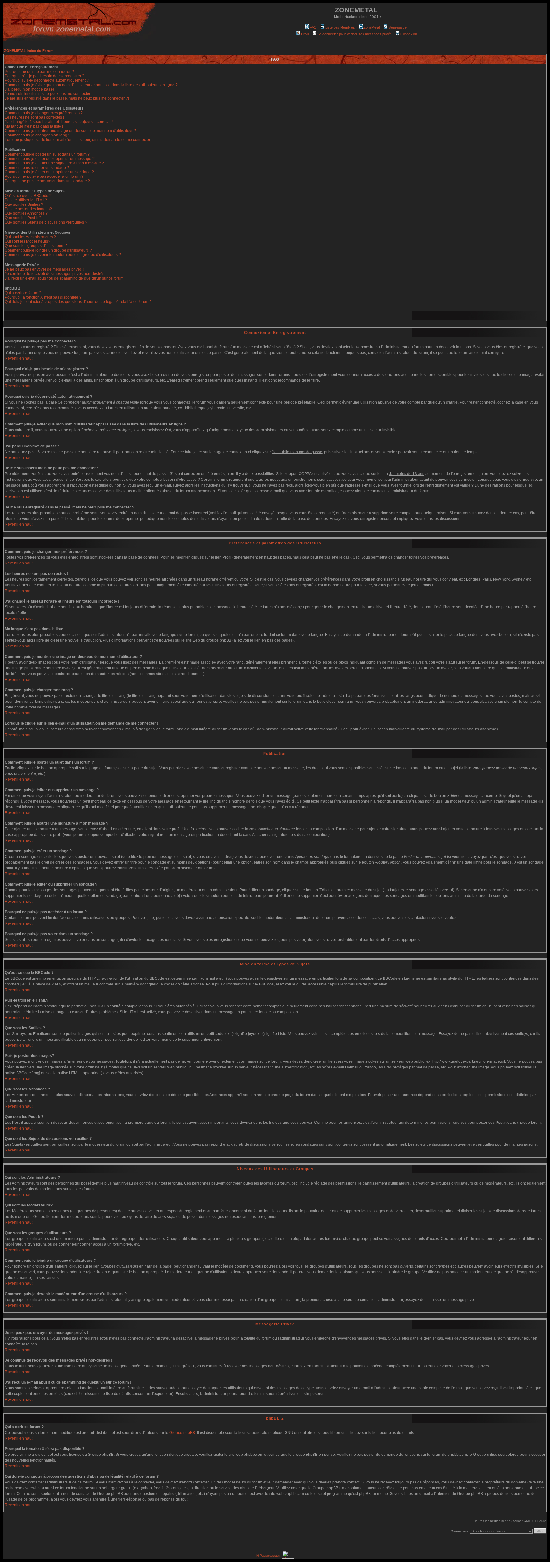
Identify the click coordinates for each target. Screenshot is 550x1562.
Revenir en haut (18, 358)
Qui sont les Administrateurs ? (30, 237)
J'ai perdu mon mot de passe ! (30, 89)
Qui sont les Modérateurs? (27, 241)
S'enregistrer (398, 27)
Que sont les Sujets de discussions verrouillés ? (46, 222)
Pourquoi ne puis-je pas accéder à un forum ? (44, 176)
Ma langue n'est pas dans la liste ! (34, 126)
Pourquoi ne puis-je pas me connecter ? (39, 71)
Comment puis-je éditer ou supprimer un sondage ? (49, 172)
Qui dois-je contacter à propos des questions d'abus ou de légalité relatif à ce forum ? (78, 302)
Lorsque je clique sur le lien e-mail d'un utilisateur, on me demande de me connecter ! (78, 139)
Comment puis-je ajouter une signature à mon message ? (54, 163)
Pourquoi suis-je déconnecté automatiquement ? (47, 80)
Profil (305, 34)
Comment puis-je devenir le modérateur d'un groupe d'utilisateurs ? (63, 254)
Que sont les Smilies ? (24, 204)
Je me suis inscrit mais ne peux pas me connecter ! (48, 94)
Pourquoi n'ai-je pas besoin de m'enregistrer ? (44, 76)
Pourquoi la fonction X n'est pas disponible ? (43, 297)
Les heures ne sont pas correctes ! (34, 117)
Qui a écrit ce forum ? (23, 293)
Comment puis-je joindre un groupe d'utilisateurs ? (48, 250)
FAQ (313, 27)
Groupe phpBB (182, 1432)
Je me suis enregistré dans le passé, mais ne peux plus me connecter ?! (67, 98)
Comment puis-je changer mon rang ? (37, 135)
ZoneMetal (371, 27)
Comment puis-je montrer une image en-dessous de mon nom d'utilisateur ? (70, 130)
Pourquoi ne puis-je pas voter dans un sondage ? (47, 181)
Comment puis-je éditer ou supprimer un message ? (50, 158)
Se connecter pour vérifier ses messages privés (354, 34)
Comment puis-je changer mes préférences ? (44, 113)
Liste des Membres (340, 27)
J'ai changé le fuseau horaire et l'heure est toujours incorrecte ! (59, 122)
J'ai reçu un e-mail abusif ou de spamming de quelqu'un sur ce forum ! (65, 278)
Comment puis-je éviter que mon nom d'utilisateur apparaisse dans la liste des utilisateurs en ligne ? (91, 85)
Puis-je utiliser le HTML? (26, 200)
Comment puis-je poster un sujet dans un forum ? (47, 154)
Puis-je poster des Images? (28, 209)
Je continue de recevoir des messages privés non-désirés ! (55, 274)
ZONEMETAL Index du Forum (28, 50)
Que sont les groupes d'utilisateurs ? (36, 246)
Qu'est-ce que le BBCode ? (28, 195)
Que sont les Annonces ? (26, 213)
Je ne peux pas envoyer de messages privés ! (44, 269)
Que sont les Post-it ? (23, 218)
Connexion (408, 34)
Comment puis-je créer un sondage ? (37, 167)
